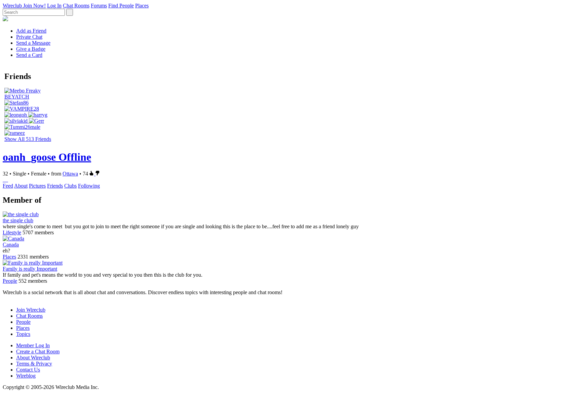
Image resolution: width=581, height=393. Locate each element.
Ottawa (70, 173)
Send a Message (33, 43)
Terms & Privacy (34, 363)
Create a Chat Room (38, 351)
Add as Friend (31, 31)
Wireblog (26, 376)
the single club (18, 220)
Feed (8, 186)
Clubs (70, 186)
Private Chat (29, 37)
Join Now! (34, 5)
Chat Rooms (76, 5)
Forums (99, 5)
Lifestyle (12, 232)
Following (89, 186)
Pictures (37, 186)
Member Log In (33, 345)
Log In (54, 5)
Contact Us (28, 369)
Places (142, 5)
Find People (121, 5)
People (10, 281)
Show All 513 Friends (27, 139)
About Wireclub (33, 357)
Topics (23, 334)
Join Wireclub (30, 310)
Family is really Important (30, 269)
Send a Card (29, 55)
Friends (55, 186)
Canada (11, 244)
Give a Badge (30, 49)
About (21, 186)
